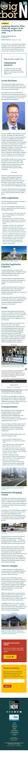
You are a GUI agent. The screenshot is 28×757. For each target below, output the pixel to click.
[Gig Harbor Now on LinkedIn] (17, 712)
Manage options (14, 385)
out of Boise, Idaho (18, 603)
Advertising (14, 730)
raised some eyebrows (15, 512)
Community (5, 23)
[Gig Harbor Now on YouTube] (20, 712)
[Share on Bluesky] (14, 40)
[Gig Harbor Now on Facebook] (7, 712)
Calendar (14, 727)
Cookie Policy (9, 387)
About (14, 728)
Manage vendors (6, 378)
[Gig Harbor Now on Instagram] (9, 712)
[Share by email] (18, 40)
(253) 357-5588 (14, 740)
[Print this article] (20, 40)
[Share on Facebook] (12, 40)
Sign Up (7, 686)
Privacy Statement (17, 387)
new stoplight (7, 439)
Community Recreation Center (10, 314)
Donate (9, 657)
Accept (14, 381)
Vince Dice (5, 37)
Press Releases (14, 732)
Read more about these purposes (17, 378)
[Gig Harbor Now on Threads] (12, 712)
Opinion (14, 725)
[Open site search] (20, 3)
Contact (14, 734)
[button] (26, 369)
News (14, 723)
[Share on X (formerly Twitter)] (16, 40)
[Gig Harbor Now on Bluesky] (15, 712)
